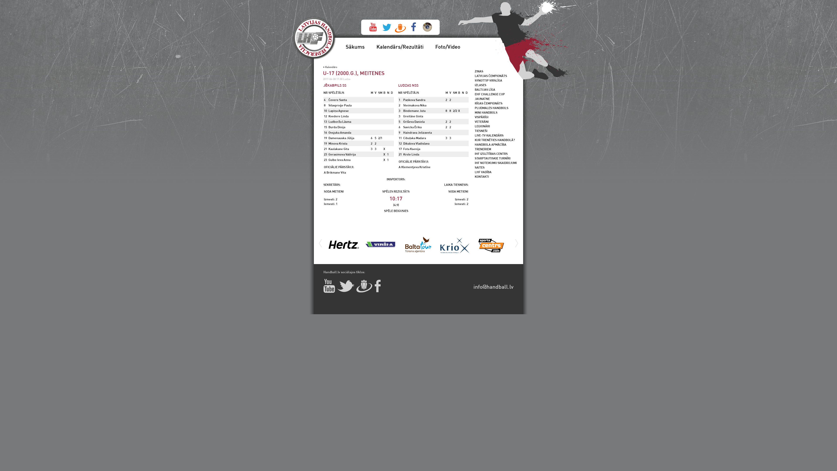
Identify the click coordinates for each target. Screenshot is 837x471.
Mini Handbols (486, 112)
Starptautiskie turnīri (492, 158)
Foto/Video (447, 46)
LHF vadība (483, 172)
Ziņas (479, 71)
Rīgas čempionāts (488, 103)
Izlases (480, 85)
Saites (480, 167)
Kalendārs (331, 67)
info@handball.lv (493, 286)
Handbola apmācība (490, 144)
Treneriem (483, 149)
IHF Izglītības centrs (491, 153)
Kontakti (482, 176)
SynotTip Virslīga (488, 80)
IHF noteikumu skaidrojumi (496, 163)
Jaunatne (482, 99)
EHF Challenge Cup (490, 94)
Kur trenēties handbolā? (495, 140)
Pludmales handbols (491, 108)
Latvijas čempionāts (491, 76)
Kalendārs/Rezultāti (400, 46)
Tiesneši (481, 131)
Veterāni (482, 121)
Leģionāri (482, 126)
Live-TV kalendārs (489, 135)
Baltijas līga (485, 89)
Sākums (355, 46)
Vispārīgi (481, 117)
